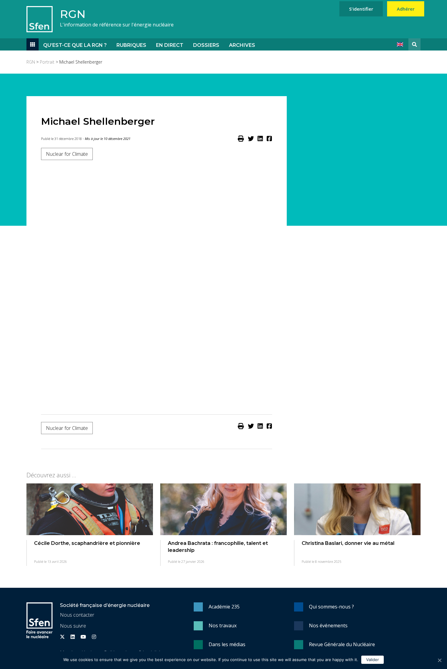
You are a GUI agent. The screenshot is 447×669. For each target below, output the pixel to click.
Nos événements (328, 625)
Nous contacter (77, 615)
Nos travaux (223, 625)
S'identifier (361, 9)
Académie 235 (224, 606)
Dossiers (206, 45)
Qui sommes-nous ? (331, 606)
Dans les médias (227, 644)
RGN (72, 14)
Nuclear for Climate (67, 154)
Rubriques (131, 45)
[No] (439, 660)
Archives (242, 45)
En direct (169, 45)
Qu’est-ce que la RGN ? (75, 45)
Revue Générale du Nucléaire (342, 644)
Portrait (47, 62)
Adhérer (405, 9)
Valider (372, 659)
